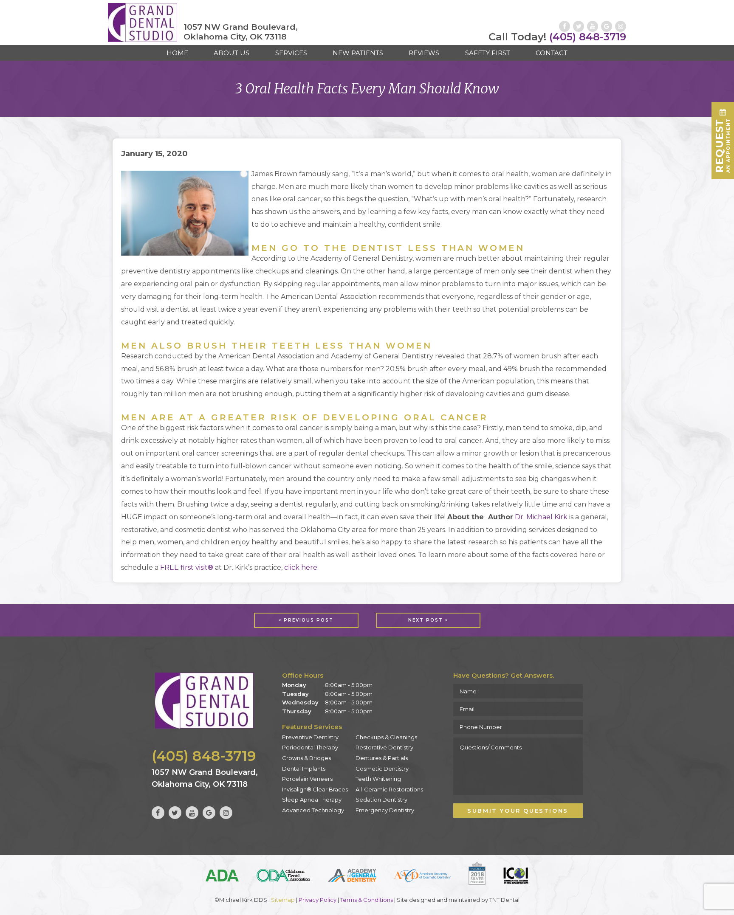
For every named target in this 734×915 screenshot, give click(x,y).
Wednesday (300, 702)
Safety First (487, 53)
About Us (231, 53)
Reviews (424, 53)
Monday (294, 684)
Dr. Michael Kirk (541, 517)
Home (177, 53)
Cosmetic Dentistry (382, 768)
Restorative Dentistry (384, 747)
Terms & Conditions (366, 899)
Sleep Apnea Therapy (312, 799)
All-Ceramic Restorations (389, 789)
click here (300, 567)
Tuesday (295, 693)
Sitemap (283, 899)
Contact (551, 53)
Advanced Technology (313, 810)
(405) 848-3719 (557, 37)
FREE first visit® (186, 567)
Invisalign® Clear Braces (315, 789)
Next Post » (428, 620)
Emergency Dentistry (385, 810)
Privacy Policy (317, 899)
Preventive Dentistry (310, 737)
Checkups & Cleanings (386, 737)
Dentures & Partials (382, 758)
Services (291, 53)
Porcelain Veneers (307, 778)
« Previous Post (306, 620)
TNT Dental (504, 899)
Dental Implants (303, 768)
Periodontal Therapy (310, 747)
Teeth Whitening (378, 778)
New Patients (358, 53)
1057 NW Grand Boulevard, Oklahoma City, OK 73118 (241, 32)
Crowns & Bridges (306, 758)
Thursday (296, 711)
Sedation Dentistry (381, 799)
